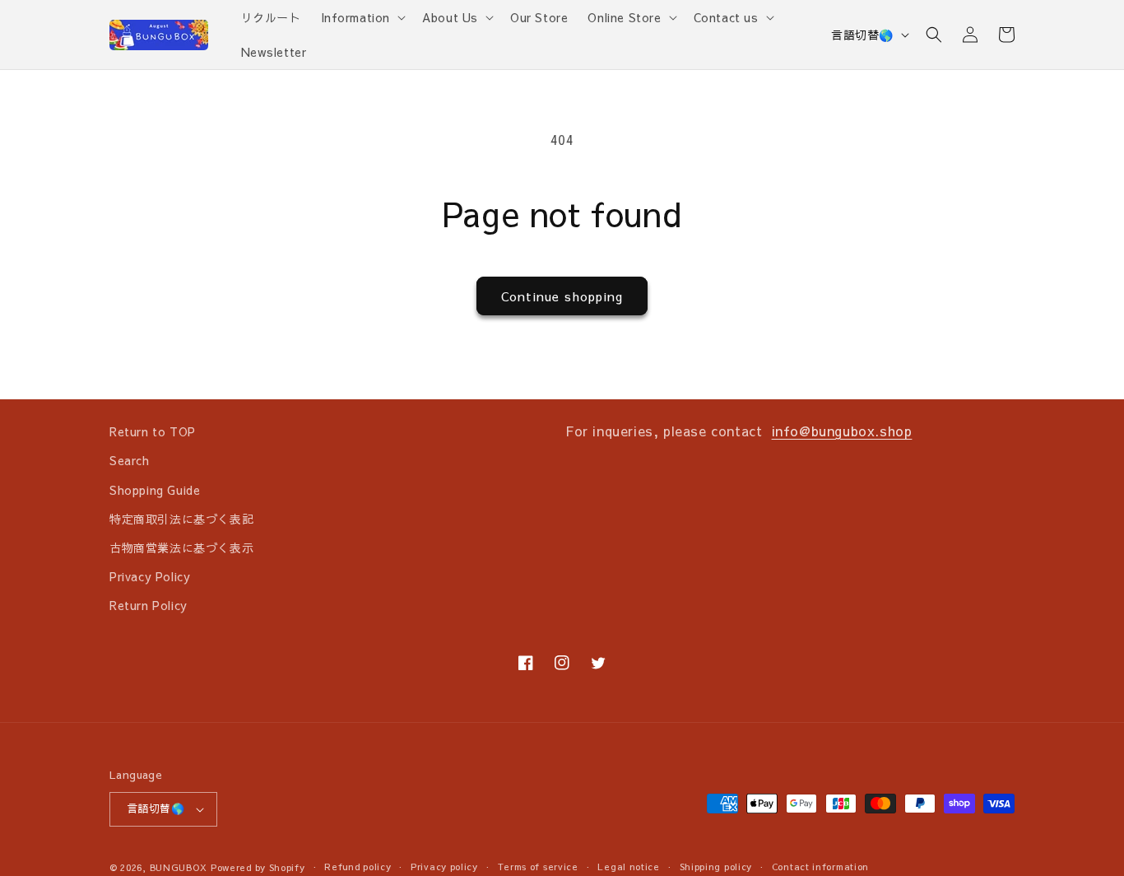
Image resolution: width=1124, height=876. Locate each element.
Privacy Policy (149, 576)
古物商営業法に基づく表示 (181, 547)
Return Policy (148, 605)
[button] (362, 17)
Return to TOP (152, 431)
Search (129, 460)
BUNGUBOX (178, 867)
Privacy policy (444, 866)
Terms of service (538, 866)
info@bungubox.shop (842, 431)
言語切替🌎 (862, 34)
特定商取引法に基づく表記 (181, 518)
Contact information (820, 866)
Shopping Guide (154, 490)
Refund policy (357, 866)
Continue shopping (562, 296)
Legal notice (628, 866)
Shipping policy (716, 866)
